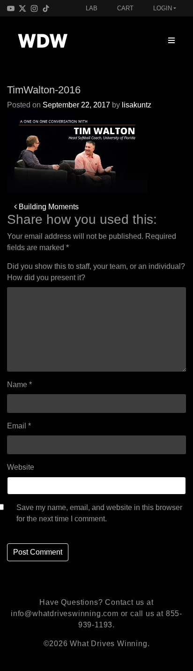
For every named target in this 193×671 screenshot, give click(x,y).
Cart (125, 8)
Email (19, 426)
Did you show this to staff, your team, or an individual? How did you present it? (96, 272)
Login (162, 8)
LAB (91, 8)
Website (20, 467)
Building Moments (48, 207)
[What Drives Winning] (42, 41)
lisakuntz (136, 105)
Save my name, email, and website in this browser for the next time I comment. (99, 513)
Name (19, 385)
